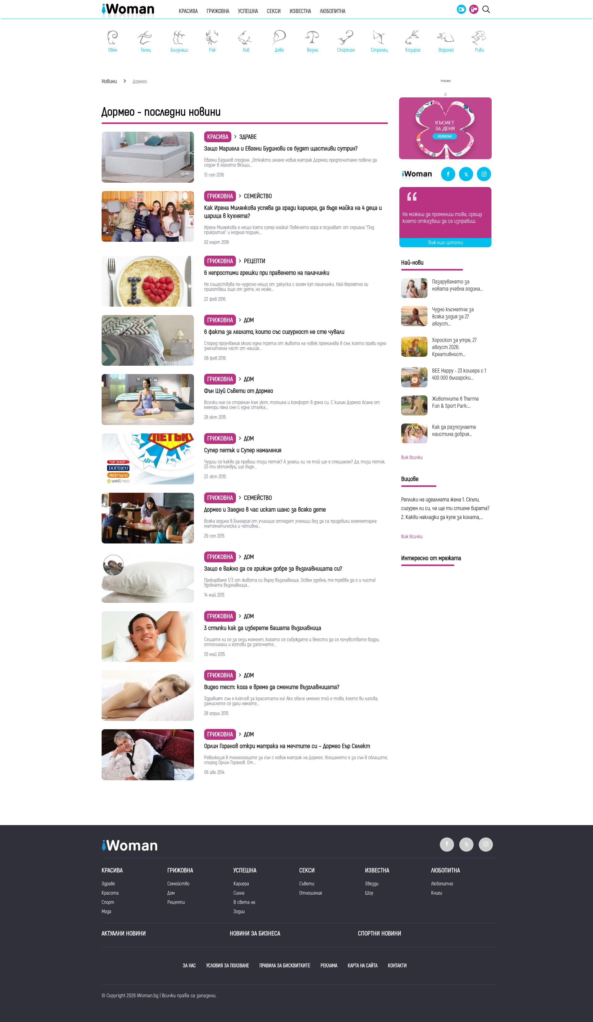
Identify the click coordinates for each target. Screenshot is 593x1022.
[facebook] (448, 174)
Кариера (241, 884)
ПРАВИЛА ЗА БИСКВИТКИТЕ (284, 966)
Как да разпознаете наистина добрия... (454, 431)
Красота (110, 893)
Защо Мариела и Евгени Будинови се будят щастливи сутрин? (280, 148)
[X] (466, 174)
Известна (300, 11)
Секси (274, 11)
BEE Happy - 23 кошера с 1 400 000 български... (459, 374)
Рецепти (176, 902)
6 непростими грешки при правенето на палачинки (266, 273)
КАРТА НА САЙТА (362, 966)
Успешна (248, 11)
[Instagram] (484, 174)
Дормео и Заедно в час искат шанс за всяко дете (265, 509)
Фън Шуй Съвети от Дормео (238, 391)
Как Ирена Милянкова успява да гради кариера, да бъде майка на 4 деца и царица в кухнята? (293, 212)
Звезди (371, 884)
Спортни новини (379, 933)
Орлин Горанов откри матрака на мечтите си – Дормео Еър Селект (287, 746)
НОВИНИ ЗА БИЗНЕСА (255, 933)
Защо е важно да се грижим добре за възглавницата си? (273, 569)
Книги (436, 893)
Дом (171, 893)
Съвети (306, 884)
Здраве (108, 884)
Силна (238, 893)
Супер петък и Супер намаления (242, 450)
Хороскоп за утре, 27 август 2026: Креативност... (454, 347)
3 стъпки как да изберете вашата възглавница (262, 628)
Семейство (178, 884)
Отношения (310, 893)
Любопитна (332, 11)
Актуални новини (124, 933)
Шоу (369, 893)
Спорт (108, 902)
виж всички (412, 457)
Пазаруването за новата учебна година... (457, 285)
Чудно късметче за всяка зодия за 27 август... (453, 316)
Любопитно (442, 884)
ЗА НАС (189, 966)
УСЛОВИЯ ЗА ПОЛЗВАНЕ (227, 966)
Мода (106, 912)
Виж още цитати (445, 243)
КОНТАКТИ (397, 966)
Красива (188, 11)
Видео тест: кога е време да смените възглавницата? (271, 687)
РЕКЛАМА (329, 966)
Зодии (239, 912)
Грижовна (218, 11)
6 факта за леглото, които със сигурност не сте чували (274, 332)
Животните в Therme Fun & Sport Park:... (455, 402)
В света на (244, 902)
